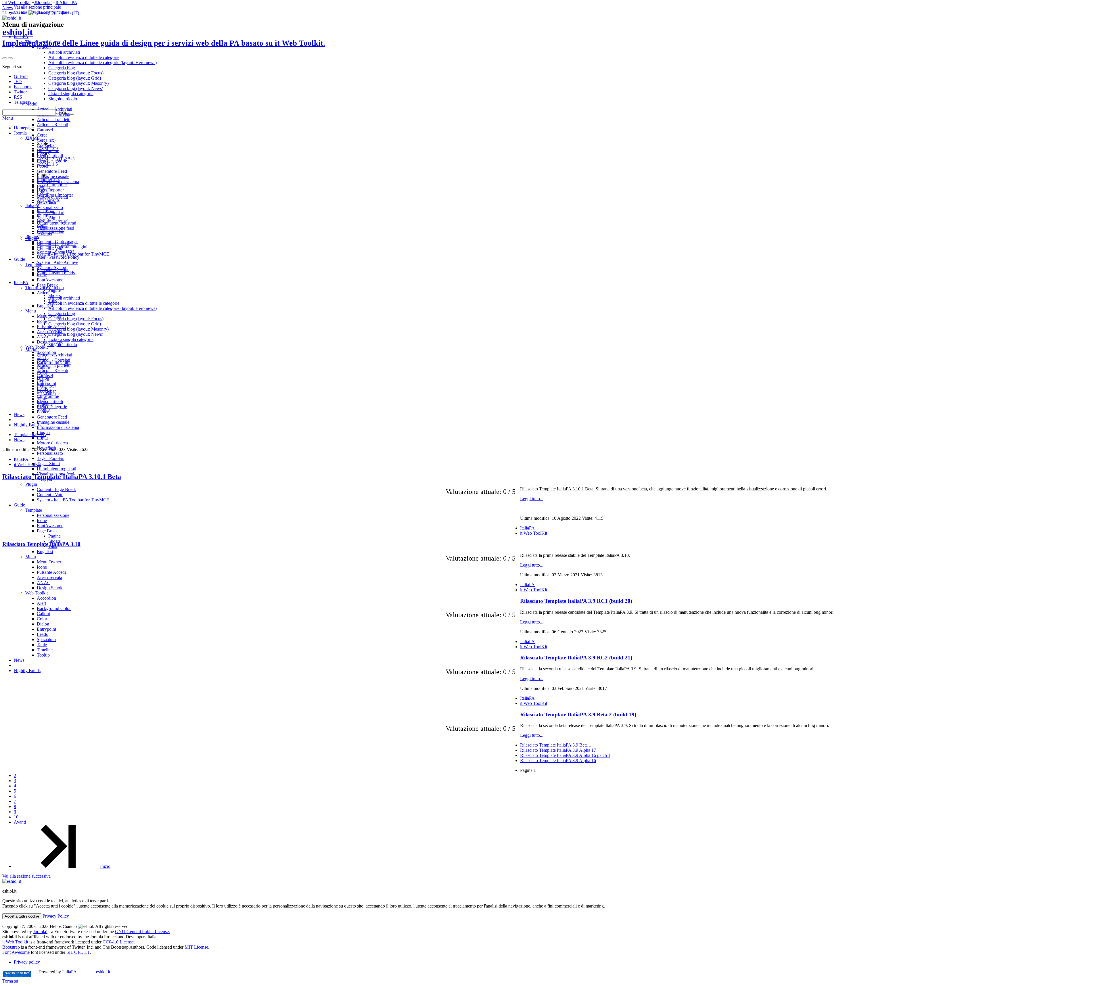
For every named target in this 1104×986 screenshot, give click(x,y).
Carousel (45, 375)
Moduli (32, 349)
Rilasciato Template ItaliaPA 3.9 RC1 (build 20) (576, 601)
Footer (43, 411)
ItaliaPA (70, 2)
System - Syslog (51, 267)
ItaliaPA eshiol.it (86, 971)
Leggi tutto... (531, 498)
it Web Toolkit (17, 2)
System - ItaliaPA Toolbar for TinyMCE (73, 499)
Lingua (43, 432)
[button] (40, 12)
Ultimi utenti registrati (56, 468)
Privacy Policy (56, 916)
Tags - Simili (48, 463)
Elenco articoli (50, 401)
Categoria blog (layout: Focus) (75, 318)
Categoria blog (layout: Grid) (74, 323)
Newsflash (46, 448)
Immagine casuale (53, 422)
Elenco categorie (52, 406)
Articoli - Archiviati (54, 354)
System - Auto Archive (57, 262)
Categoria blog (61, 313)
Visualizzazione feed (55, 473)
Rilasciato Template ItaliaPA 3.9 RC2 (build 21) (576, 658)
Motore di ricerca (52, 442)
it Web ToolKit (533, 533)
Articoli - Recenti (52, 370)
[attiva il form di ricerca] (4, 58)
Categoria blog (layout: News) (75, 334)
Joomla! (44, 2)
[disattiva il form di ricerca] (10, 58)
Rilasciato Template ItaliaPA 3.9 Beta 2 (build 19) (578, 714)
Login (42, 437)
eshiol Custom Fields (56, 272)
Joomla (20, 133)
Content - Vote (50, 494)
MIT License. (197, 947)
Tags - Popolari (50, 458)
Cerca (42, 380)
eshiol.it (163, 37)
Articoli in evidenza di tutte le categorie (83, 303)
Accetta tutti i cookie (22, 916)
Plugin (31, 484)
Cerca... (62, 112)
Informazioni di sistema (58, 427)
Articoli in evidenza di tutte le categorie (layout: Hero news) (102, 308)
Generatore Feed (52, 417)
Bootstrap (11, 947)
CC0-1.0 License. (119, 941)
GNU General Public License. (142, 931)
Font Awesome (16, 952)
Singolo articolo (62, 344)
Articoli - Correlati (53, 360)
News (7, 7)
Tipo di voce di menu (44, 287)
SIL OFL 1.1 (78, 952)
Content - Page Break (56, 489)
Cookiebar (46, 391)
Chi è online (48, 396)
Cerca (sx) (46, 385)
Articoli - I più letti (53, 365)
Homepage (24, 127)
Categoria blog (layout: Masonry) (78, 329)
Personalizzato (50, 453)
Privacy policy (27, 962)
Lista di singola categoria (70, 339)
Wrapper (44, 479)
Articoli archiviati (64, 298)
